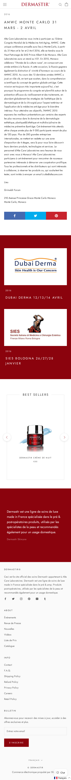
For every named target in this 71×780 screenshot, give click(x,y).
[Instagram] (21, 599)
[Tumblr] (45, 599)
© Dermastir (35, 767)
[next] (64, 437)
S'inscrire (16, 742)
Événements (10, 617)
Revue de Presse (12, 623)
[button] (62, 778)
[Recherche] (60, 4)
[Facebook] (5, 599)
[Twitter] (13, 599)
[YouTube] (37, 599)
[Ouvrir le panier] (66, 4)
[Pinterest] (29, 599)
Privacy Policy (11, 687)
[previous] (7, 437)
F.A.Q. (7, 670)
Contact (8, 665)
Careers (8, 693)
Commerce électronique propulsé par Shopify (35, 772)
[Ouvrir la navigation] (5, 4)
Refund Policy (11, 682)
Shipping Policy (12, 676)
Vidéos (7, 634)
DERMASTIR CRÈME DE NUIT (35, 457)
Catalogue (9, 646)
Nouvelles (9, 629)
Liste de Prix (10, 640)
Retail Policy (10, 699)
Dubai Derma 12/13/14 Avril (34, 297)
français (34, 760)
